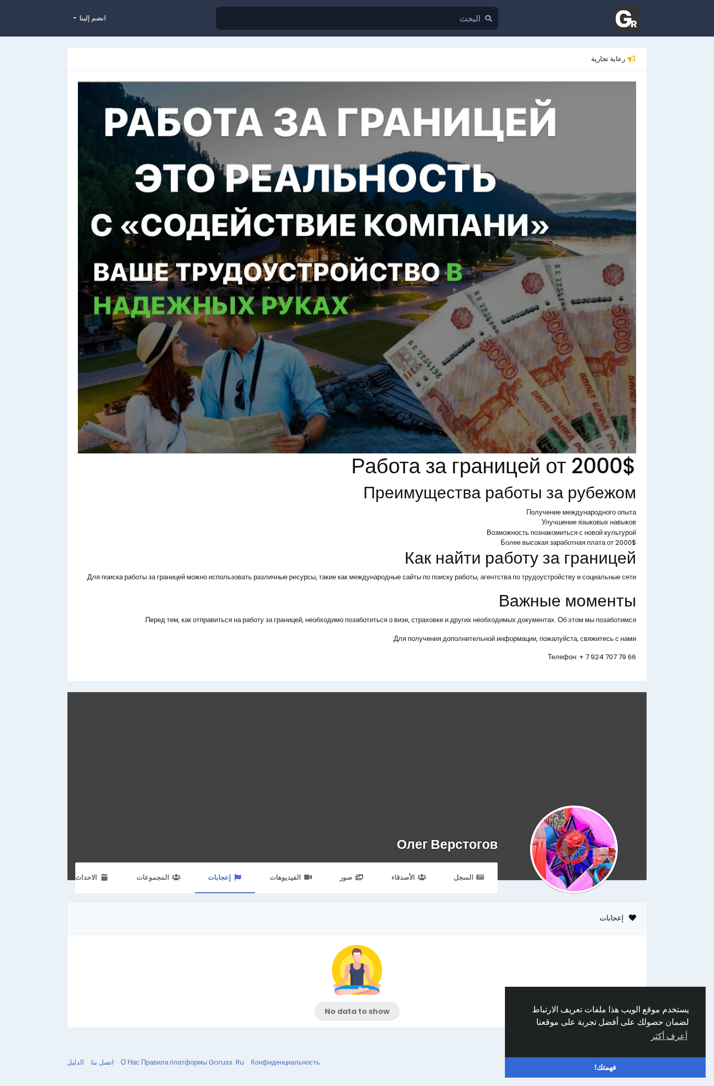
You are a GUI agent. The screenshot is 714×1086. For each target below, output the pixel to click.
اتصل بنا (101, 1062)
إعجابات (219, 877)
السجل (464, 877)
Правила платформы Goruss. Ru (193, 1062)
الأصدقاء (403, 877)
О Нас (131, 1062)
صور (346, 877)
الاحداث (86, 877)
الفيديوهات (285, 877)
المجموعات (152, 877)
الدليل (75, 1062)
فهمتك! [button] (605, 1067)
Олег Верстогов (447, 844)
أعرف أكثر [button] (669, 1036)
